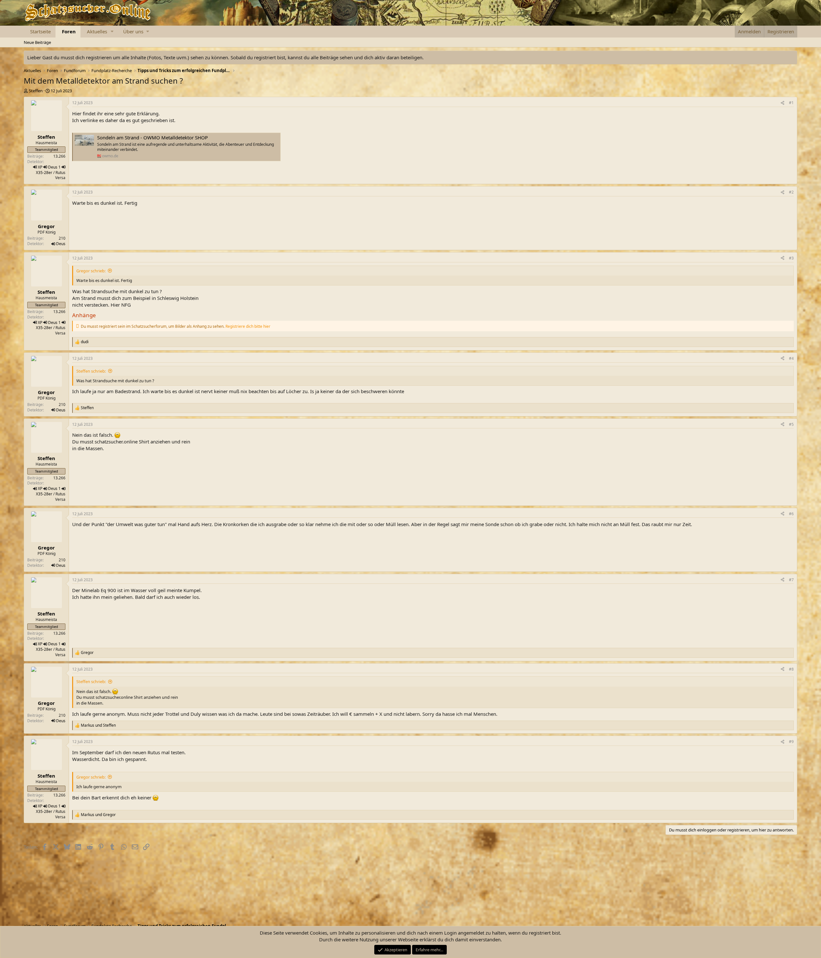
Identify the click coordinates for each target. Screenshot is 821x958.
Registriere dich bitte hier (247, 326)
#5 (791, 424)
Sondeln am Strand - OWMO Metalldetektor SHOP (152, 137)
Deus (60, 243)
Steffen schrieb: (91, 371)
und (98, 725)
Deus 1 (54, 167)
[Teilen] (782, 103)
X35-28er (44, 172)
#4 (791, 358)
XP (40, 167)
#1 (791, 102)
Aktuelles (97, 31)
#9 (791, 741)
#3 (791, 258)
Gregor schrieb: (91, 271)
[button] (112, 31)
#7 (791, 579)
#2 (791, 192)
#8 (791, 669)
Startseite (40, 31)
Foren (69, 31)
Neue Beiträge (37, 42)
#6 (791, 513)
